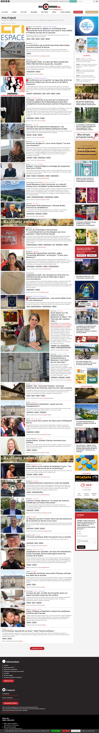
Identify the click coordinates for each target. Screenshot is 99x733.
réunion (40, 474)
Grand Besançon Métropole (34, 182)
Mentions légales (8, 675)
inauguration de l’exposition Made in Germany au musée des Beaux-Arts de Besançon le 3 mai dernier (61, 325)
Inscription (81, 255)
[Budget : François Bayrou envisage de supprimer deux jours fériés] (13, 170)
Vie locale (52, 182)
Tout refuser (65, 731)
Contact (6, 665)
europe (42, 39)
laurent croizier (30, 510)
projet (33, 602)
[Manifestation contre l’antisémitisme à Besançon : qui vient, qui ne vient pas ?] (25, 360)
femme (33, 395)
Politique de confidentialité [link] (88, 731)
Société (35, 43)
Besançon (29, 43)
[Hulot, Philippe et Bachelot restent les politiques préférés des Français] (13, 615)
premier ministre (54, 175)
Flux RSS (6, 673)
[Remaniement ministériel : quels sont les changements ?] (13, 408)
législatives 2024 (30, 289)
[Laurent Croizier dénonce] (13, 504)
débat (33, 39)
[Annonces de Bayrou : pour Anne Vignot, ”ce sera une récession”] (13, 147)
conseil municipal (30, 266)
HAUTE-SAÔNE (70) (31, 438)
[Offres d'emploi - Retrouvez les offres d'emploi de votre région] (86, 139)
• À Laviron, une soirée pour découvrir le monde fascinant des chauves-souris (85, 71)
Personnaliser (76, 731)
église (44, 93)
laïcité (48, 93)
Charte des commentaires (10, 669)
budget (35, 157)
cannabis (29, 564)
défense (37, 39)
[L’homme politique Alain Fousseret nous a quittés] (13, 541)
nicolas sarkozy (30, 118)
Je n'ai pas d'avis (83, 536)
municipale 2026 (30, 213)
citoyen (28, 39)
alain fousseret (30, 543)
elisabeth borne (30, 432)
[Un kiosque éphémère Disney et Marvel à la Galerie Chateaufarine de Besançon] (86, 212)
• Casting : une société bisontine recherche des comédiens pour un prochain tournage (86, 60)
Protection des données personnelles (14, 671)
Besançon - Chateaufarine (33, 26)
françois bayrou (41, 157)
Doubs (28, 517)
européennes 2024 (47, 306)
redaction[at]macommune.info (10, 695)
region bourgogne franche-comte (63, 347)
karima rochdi (39, 266)
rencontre (42, 528)
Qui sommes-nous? (9, 667)
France (28, 98)
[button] (94, 1)
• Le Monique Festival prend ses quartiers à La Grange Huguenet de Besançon (86, 66)
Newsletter (8, 681)
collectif (28, 197)
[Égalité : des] (13, 390)
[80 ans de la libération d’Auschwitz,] (13, 233)
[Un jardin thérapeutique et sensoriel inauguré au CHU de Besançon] (86, 412)
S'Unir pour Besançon (53, 266)
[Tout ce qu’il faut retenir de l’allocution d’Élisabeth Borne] (13, 424)
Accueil (4, 23)
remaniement (43, 412)
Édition (51, 9)
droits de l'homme (37, 93)
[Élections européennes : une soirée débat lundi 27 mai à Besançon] (13, 302)
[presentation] (76, 395)
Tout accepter (56, 731)
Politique (35, 60)
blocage (34, 134)
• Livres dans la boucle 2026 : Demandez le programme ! (85, 80)
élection (4, 638)
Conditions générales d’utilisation (13, 677)
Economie (35, 141)
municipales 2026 (30, 71)
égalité (28, 395)
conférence (29, 93)
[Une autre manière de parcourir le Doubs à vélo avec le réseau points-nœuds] (86, 351)
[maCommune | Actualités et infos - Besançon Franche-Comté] (50, 6)
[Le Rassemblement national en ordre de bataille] (13, 487)
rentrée (33, 584)
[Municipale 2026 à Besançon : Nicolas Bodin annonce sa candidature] (13, 209)
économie (34, 175)
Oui (80, 531)
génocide (40, 244)
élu (58, 345)
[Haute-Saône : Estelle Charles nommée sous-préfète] (13, 444)
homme (37, 395)
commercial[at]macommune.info (10, 699)
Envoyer (81, 547)
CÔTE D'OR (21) (30, 273)
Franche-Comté (30, 535)
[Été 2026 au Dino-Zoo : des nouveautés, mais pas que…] (86, 267)
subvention (39, 602)
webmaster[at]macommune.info (10, 712)
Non (80, 533)
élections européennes (36, 306)
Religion (59, 354)
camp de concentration (32, 244)
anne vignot (29, 157)
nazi (53, 244)
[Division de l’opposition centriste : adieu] (13, 257)
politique (48, 39)
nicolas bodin (38, 213)
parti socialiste (59, 244)
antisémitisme (54, 377)
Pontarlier (29, 591)
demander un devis (10, 703)
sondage (42, 118)
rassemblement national (37, 492)
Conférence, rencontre (49, 26)
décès (36, 543)
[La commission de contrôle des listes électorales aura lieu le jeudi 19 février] (13, 49)
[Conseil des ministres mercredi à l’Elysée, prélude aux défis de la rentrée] (13, 577)
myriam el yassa (47, 244)
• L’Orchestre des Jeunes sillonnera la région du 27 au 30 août (86, 76)
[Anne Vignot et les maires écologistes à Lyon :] (13, 470)
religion (58, 93)
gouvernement (30, 412)
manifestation (61, 377)
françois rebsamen (65, 345)
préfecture (34, 450)
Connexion (92, 255)
